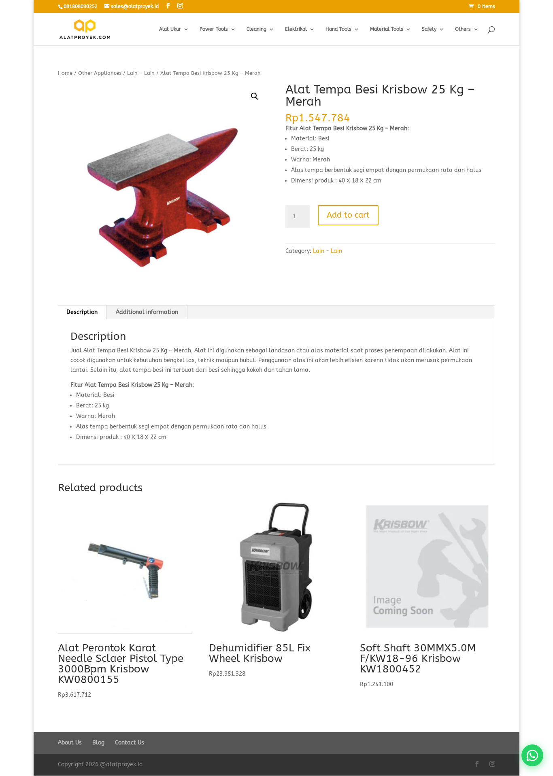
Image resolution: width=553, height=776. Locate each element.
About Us (70, 742)
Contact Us (129, 742)
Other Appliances (99, 73)
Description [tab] (82, 312)
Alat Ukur (170, 29)
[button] (254, 96)
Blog (98, 742)
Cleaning (256, 29)
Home (65, 73)
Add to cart (348, 215)
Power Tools (214, 29)
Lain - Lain (141, 73)
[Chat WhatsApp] (532, 755)
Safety (429, 29)
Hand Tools (338, 29)
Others (463, 29)
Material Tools (386, 29)
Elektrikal (296, 29)
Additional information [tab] (147, 312)
